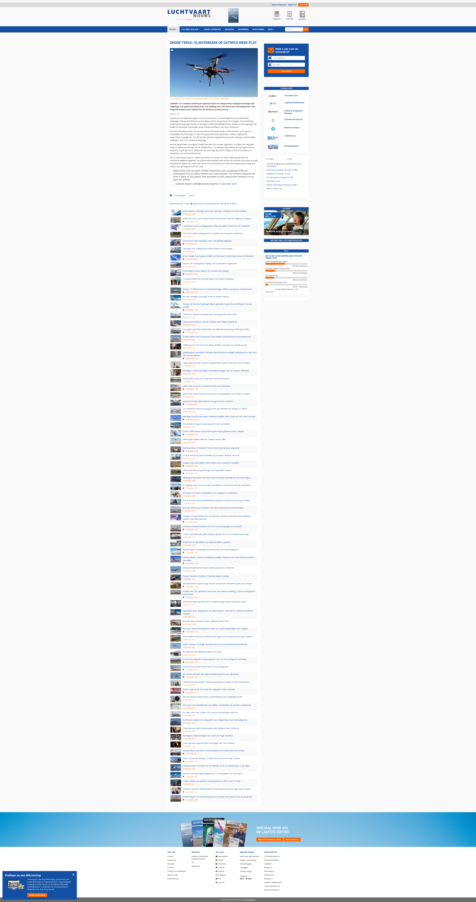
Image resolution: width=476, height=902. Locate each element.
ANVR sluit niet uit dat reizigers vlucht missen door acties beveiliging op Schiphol (217, 218)
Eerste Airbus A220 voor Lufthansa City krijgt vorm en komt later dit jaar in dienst (217, 636)
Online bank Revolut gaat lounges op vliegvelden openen (207, 470)
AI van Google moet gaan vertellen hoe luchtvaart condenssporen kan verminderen (218, 256)
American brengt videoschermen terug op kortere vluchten (208, 401)
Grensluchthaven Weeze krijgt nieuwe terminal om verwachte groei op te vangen (217, 583)
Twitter (220, 860)
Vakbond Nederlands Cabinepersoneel (200, 857)
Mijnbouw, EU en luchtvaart (279, 231)
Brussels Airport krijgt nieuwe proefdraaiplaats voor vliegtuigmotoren (212, 696)
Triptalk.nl (268, 864)
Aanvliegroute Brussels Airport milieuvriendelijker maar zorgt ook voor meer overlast (219, 416)
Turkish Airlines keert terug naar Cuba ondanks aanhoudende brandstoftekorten (217, 336)
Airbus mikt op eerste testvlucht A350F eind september (207, 386)
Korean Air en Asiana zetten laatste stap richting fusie (206, 666)
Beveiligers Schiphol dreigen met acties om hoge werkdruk (208, 735)
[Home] (189, 15)
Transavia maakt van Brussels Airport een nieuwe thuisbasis (208, 279)
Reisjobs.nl (268, 878)
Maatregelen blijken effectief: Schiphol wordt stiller (204, 439)
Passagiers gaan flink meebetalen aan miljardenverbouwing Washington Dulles (216, 329)
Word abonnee (292, 839)
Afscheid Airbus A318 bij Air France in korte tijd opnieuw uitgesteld (211, 448)
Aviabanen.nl (269, 875)
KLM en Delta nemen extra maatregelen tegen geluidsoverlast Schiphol (213, 431)
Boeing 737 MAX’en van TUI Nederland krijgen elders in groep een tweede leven (217, 289)
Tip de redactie (230, 203)
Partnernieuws (173, 878)
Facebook (222, 864)
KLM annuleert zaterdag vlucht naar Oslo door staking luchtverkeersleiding (214, 211)
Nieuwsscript (172, 875)
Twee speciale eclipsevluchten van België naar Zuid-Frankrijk (208, 743)
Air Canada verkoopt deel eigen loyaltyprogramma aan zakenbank (210, 674)
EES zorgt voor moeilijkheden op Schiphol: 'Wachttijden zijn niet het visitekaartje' (217, 705)
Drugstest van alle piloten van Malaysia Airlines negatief (206, 542)
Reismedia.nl (269, 871)
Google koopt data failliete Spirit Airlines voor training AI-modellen (211, 463)
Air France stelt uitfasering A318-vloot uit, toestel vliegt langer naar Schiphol (215, 628)
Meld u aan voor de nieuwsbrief (206, 203)
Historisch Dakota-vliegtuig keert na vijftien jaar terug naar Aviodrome (213, 233)
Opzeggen (244, 867)
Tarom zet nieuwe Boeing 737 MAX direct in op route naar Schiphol (211, 758)
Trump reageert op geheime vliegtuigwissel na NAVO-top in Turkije (211, 781)
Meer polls (269, 292)
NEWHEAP (196, 866)
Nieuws (173, 29)
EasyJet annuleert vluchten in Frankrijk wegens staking (206, 576)
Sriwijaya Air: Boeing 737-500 (278, 173)
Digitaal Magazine (279, 5)
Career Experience (212, 29)
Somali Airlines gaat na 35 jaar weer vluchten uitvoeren (206, 378)
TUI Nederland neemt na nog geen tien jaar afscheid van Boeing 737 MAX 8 (215, 408)
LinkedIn (221, 867)
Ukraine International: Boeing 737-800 (282, 185)
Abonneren (243, 29)
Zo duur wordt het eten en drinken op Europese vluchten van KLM (211, 455)
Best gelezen (270, 159)
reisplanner (258, 29)
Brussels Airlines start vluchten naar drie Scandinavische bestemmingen (213, 508)
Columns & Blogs (190, 29)
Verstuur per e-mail (180, 203)
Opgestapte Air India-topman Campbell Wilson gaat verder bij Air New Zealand (216, 363)
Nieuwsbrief (223, 856)
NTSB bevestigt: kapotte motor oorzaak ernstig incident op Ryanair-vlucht (214, 601)
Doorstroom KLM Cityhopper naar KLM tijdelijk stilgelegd (207, 241)
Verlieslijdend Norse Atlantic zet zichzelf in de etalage (205, 271)
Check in (302, 5)
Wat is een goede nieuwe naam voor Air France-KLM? (283, 257)
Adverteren (171, 860)
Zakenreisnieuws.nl (271, 860)
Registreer (292, 5)
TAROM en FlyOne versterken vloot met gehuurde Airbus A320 (210, 314)
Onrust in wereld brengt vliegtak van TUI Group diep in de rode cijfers (213, 773)
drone (191, 195)
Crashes (289, 159)
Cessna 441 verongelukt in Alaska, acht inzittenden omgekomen (210, 263)
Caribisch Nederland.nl (273, 882)
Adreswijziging (245, 864)
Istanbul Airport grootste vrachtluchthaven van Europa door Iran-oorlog (213, 750)
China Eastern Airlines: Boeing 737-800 (282, 170)
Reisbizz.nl (268, 867)
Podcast (221, 882)
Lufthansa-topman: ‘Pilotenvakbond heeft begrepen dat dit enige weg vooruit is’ (217, 789)
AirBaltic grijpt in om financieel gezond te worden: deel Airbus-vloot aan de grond (217, 796)
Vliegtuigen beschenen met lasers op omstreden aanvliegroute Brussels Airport (217, 477)
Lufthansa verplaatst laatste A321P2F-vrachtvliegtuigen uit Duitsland (212, 526)
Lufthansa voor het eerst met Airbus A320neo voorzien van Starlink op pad (215, 345)
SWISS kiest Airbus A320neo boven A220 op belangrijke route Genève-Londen (216, 394)
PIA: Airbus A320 (273, 181)
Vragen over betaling (248, 860)
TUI (193, 862)
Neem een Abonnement (249, 856)
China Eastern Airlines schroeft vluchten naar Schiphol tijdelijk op (210, 322)
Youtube (221, 871)
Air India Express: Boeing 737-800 (280, 177)
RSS (219, 878)
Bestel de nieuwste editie (269, 839)
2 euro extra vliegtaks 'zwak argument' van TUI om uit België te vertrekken (215, 659)
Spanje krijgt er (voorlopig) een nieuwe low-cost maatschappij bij (210, 549)
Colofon (170, 867)
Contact (170, 856)
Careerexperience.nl (272, 886)
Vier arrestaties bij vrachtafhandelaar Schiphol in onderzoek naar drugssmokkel (216, 500)
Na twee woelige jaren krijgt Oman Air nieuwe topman (206, 296)
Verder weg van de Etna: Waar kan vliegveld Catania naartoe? (209, 689)
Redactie (170, 864)
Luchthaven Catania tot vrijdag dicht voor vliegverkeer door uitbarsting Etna (215, 720)
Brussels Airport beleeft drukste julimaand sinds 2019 (206, 621)
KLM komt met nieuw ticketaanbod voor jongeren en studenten (210, 493)
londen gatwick (180, 195)
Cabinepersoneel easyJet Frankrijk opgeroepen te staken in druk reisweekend (216, 682)
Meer (270, 29)
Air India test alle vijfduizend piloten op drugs (202, 651)
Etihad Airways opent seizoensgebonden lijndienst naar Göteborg (211, 728)
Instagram (222, 875)
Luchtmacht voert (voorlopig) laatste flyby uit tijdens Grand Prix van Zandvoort (216, 226)
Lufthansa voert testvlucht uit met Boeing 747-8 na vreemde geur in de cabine (216, 765)
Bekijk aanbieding (37, 895)
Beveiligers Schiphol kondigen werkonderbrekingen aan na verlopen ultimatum (216, 370)
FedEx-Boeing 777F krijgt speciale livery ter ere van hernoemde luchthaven (215, 644)
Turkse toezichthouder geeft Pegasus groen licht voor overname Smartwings (216, 534)
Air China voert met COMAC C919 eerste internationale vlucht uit (210, 712)
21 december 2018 (227, 183)
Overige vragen (246, 871)
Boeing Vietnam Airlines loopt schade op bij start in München (208, 567)
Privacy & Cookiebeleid (176, 871)
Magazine (229, 29)
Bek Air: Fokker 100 (274, 188)
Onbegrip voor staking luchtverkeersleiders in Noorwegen (207, 248)
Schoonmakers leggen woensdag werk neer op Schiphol (206, 424)
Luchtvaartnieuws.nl (272, 856)
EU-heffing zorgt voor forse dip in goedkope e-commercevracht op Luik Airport (217, 485)
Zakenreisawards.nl (271, 890)
